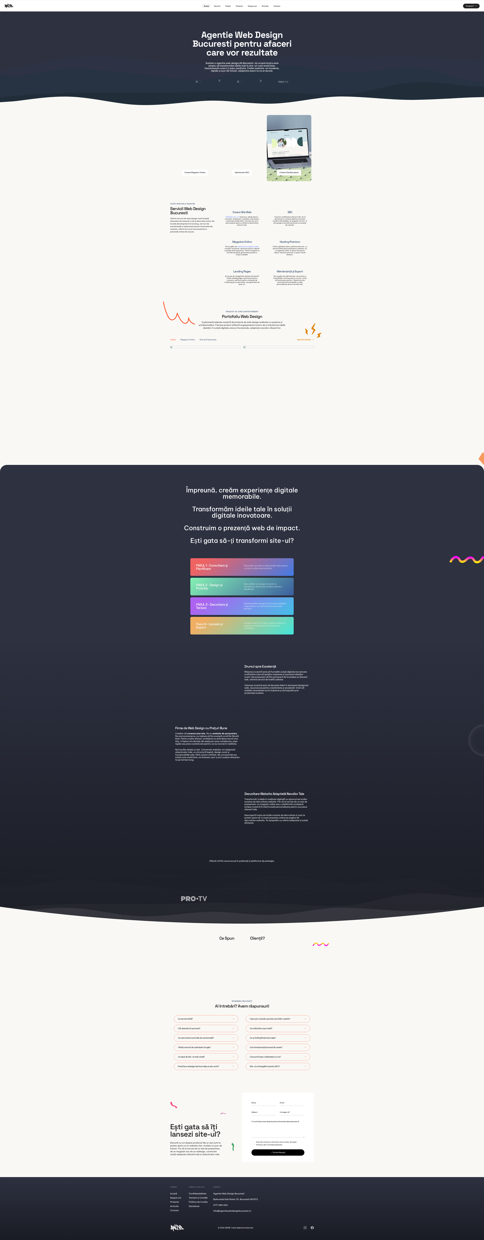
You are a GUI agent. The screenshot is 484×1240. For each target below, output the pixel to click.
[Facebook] (312, 1227)
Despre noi (252, 6)
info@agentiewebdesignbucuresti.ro (232, 1210)
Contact (277, 6)
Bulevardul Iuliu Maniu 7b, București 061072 (235, 1199)
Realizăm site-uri (232, 217)
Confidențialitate (197, 1193)
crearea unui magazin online (248, 247)
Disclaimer (194, 1206)
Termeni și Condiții (198, 1197)
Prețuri (228, 6)
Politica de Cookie (198, 1202)
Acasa (206, 6)
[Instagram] (305, 1227)
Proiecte (239, 6)
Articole (265, 6)
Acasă (173, 1193)
